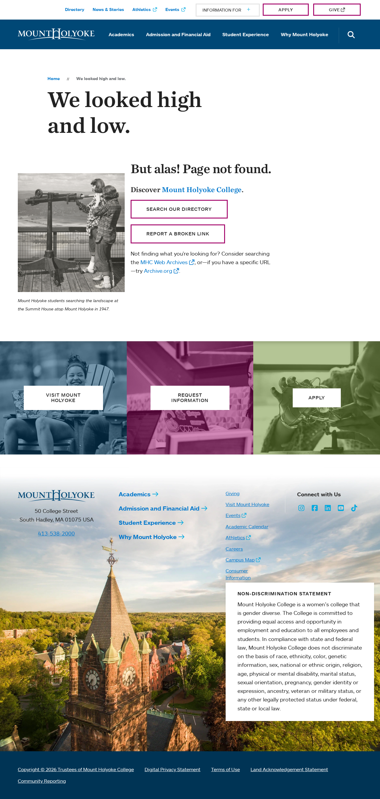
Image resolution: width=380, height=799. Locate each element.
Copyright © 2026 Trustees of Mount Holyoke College (76, 769)
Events (172, 9)
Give (334, 9)
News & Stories (108, 9)
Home (54, 78)
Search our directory (179, 209)
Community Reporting (42, 781)
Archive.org (158, 270)
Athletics (141, 9)
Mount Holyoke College (202, 189)
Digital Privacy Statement (172, 769)
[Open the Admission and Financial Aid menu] (178, 42)
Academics (121, 34)
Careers (234, 549)
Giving (233, 493)
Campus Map (240, 560)
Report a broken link (177, 234)
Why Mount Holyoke (304, 34)
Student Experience (245, 34)
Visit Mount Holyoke (247, 504)
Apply (285, 9)
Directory (74, 9)
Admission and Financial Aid (178, 34)
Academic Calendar (247, 527)
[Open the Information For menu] (234, 10)
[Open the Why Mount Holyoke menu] (304, 42)
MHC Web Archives (164, 262)
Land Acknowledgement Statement (289, 769)
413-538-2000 (56, 533)
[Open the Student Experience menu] (245, 42)
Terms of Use (225, 769)
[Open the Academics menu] (121, 42)
